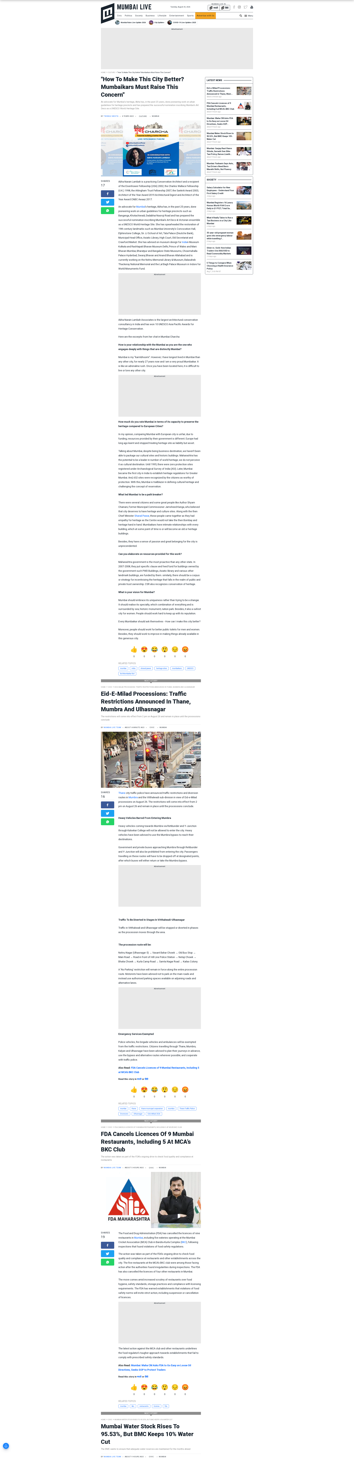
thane (134, 1109)
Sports (190, 16)
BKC (184, 1242)
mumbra (171, 1109)
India (184, 242)
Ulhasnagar (138, 1114)
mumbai (123, 668)
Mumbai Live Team (112, 727)
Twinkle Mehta (111, 116)
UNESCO (190, 668)
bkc (133, 1406)
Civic (119, 16)
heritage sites (161, 668)
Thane (121, 792)
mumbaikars (177, 668)
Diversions (124, 1114)
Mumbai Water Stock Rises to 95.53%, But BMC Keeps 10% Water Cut (143, 1420)
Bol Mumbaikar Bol (127, 674)
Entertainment (177, 16)
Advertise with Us (205, 16)
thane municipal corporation (152, 1109)
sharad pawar (146, 668)
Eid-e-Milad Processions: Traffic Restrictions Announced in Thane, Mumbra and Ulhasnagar (154, 687)
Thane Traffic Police (187, 1109)
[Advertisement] (177, 49)
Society (139, 16)
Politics (128, 16)
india (133, 668)
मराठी (139, 1079)
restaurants (144, 1406)
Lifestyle (162, 16)
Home (103, 72)
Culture (111, 72)
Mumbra (133, 797)
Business (150, 16)
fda (166, 1406)
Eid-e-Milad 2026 (154, 1114)
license (156, 1406)
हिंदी (146, 1079)
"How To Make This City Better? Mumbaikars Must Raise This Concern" (144, 72)
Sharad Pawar (141, 515)
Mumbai (140, 206)
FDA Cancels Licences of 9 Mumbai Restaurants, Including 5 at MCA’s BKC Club (148, 1127)
